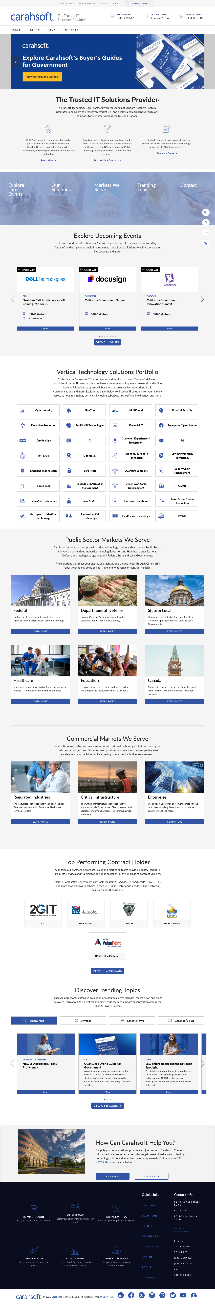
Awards (104, 3)
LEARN (35, 29)
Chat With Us (194, 17)
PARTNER (71, 29)
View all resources (108, 1106)
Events (147, 1225)
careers (148, 1277)
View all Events (107, 342)
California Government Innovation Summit (162, 302)
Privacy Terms (107, 1296)
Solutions (150, 1215)
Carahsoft (57, 1296)
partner (148, 1256)
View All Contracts (107, 971)
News (115, 3)
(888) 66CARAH (127, 17)
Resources (150, 1236)
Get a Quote (112, 1176)
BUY (52, 29)
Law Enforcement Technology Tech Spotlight (169, 1065)
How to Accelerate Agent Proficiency (40, 1065)
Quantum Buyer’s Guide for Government (102, 1065)
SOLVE (16, 29)
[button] (202, 298)
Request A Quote (161, 17)
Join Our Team (67, 3)
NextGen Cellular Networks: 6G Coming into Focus (44, 302)
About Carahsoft (87, 3)
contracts (150, 1246)
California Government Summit (106, 300)
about (147, 1267)
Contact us (151, 1176)
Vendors (149, 1205)
